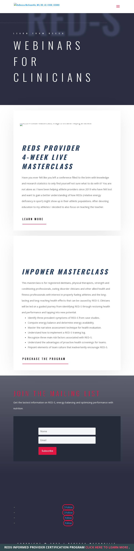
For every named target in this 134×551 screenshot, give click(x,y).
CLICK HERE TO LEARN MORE (106, 547)
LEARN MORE (33, 219)
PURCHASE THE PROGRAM (44, 359)
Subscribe (47, 450)
